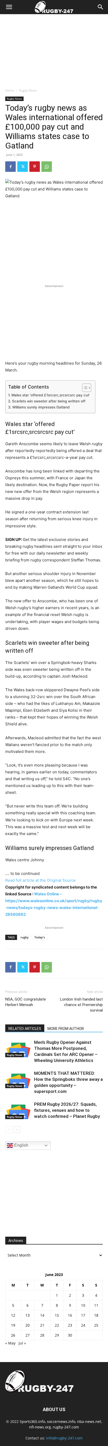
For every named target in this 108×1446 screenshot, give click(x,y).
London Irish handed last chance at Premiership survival (81, 1005)
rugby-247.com (66, 1426)
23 (70, 1325)
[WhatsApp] (46, 166)
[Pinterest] (34, 166)
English (20, 1145)
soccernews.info (61, 1421)
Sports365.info (32, 1421)
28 (42, 1335)
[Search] (100, 7)
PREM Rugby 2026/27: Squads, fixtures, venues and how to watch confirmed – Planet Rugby (67, 1110)
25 (96, 1325)
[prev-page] (8, 1129)
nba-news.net (89, 1421)
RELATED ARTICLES (24, 1029)
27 (27, 1335)
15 (57, 1315)
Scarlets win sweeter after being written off (48, 401)
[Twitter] (22, 166)
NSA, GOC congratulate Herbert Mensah (25, 1002)
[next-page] (17, 1129)
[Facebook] (10, 166)
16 (70, 1315)
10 (83, 1305)
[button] (9, 7)
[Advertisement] (54, 49)
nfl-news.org (40, 1426)
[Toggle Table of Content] (84, 387)
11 (96, 1305)
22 (57, 1325)
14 (42, 1315)
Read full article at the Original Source (40, 880)
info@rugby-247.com (64, 1438)
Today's (39, 937)
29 (57, 1335)
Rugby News (28, 90)
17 (83, 1315)
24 (83, 1325)
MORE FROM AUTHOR (65, 1029)
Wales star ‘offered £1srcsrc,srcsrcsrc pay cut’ (50, 395)
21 (42, 1325)
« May (10, 1343)
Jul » (22, 1343)
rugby (24, 937)
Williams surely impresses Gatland (40, 407)
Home (9, 90)
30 (70, 1335)
